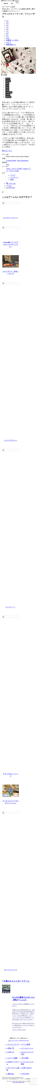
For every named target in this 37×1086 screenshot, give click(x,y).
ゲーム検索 (26, 1044)
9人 (7, 36)
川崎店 (7, 90)
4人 (7, 25)
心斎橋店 (8, 94)
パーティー (14, 177)
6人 (7, 29)
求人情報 (25, 1058)
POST (9, 185)
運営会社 (11, 1074)
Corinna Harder (11, 160)
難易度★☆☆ (11, 44)
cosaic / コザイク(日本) (14, 169)
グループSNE (14, 171)
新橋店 (7, 83)
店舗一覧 (11, 1048)
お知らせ (11, 1052)
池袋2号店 (8, 81)
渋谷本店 (8, 78)
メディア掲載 (12, 1058)
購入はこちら (7, 150)
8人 (7, 34)
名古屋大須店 (9, 92)
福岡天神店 (8, 96)
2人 (7, 21)
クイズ (12, 175)
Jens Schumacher (22, 160)
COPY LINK (12, 183)
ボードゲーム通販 (12, 1069)
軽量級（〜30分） (12, 40)
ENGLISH (25, 1074)
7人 (7, 31)
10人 (7, 38)
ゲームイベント (27, 1048)
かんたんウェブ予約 (27, 1053)
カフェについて (13, 1044)
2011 (7, 164)
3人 (7, 23)
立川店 (7, 85)
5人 (7, 27)
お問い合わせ (27, 1068)
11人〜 (8, 42)
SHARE (13, 187)
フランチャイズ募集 (27, 1063)
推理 (12, 179)
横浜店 (7, 87)
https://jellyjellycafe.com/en (18, 1082)
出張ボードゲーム (12, 1063)
